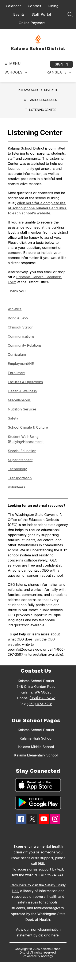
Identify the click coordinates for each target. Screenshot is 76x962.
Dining (53, 6)
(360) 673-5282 (42, 698)
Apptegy (47, 956)
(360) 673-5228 (39, 704)
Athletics (15, 309)
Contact (34, 6)
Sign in (61, 64)
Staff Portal (41, 14)
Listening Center (42, 110)
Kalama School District (38, 90)
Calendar (13, 6)
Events (19, 14)
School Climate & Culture (28, 427)
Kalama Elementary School (36, 755)
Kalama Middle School (36, 747)
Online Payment (32, 23)
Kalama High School (36, 738)
